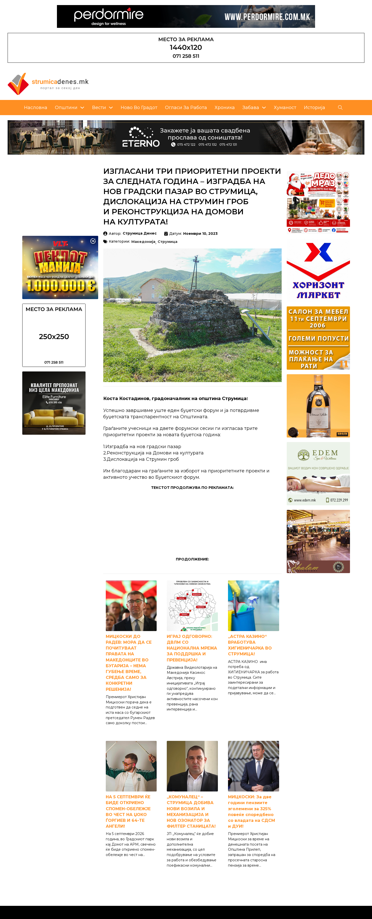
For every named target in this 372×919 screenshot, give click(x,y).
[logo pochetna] (48, 83)
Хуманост (285, 107)
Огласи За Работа (186, 107)
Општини (66, 107)
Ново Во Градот (139, 107)
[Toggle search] (340, 107)
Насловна (35, 107)
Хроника (225, 107)
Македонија (143, 242)
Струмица (167, 242)
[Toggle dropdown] (82, 107)
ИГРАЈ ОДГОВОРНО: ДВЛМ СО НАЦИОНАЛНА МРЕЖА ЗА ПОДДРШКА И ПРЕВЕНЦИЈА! (192, 648)
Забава (250, 107)
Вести (99, 107)
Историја (314, 107)
